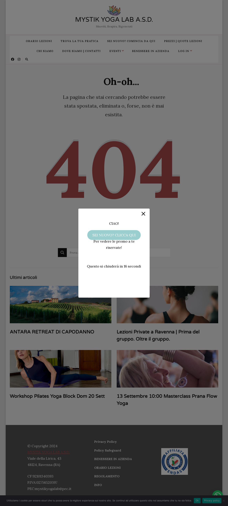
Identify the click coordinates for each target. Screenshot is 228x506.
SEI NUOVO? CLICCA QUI (114, 235)
